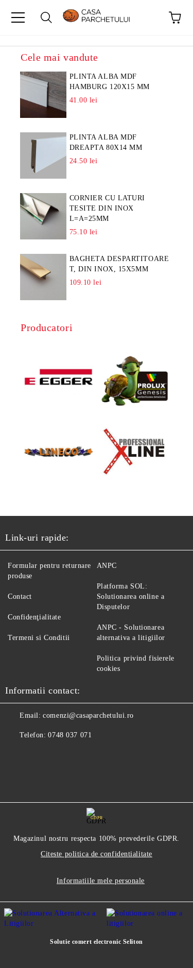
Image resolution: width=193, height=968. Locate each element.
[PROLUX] (135, 378)
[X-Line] (135, 453)
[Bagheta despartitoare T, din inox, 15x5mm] (43, 277)
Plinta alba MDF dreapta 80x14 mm (106, 142)
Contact (20, 596)
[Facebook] (18, 756)
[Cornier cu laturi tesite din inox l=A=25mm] (43, 216)
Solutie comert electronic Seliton (96, 941)
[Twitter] (41, 756)
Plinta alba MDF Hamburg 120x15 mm (109, 82)
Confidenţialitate (34, 617)
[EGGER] (59, 378)
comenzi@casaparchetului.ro (88, 715)
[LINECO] (59, 453)
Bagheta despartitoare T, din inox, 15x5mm (119, 264)
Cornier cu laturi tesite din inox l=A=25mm (107, 208)
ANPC (107, 565)
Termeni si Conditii (39, 638)
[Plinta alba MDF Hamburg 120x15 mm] (43, 95)
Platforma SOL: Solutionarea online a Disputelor (131, 596)
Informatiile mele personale (101, 881)
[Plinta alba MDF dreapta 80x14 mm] (43, 155)
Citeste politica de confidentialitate (96, 854)
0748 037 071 (70, 735)
